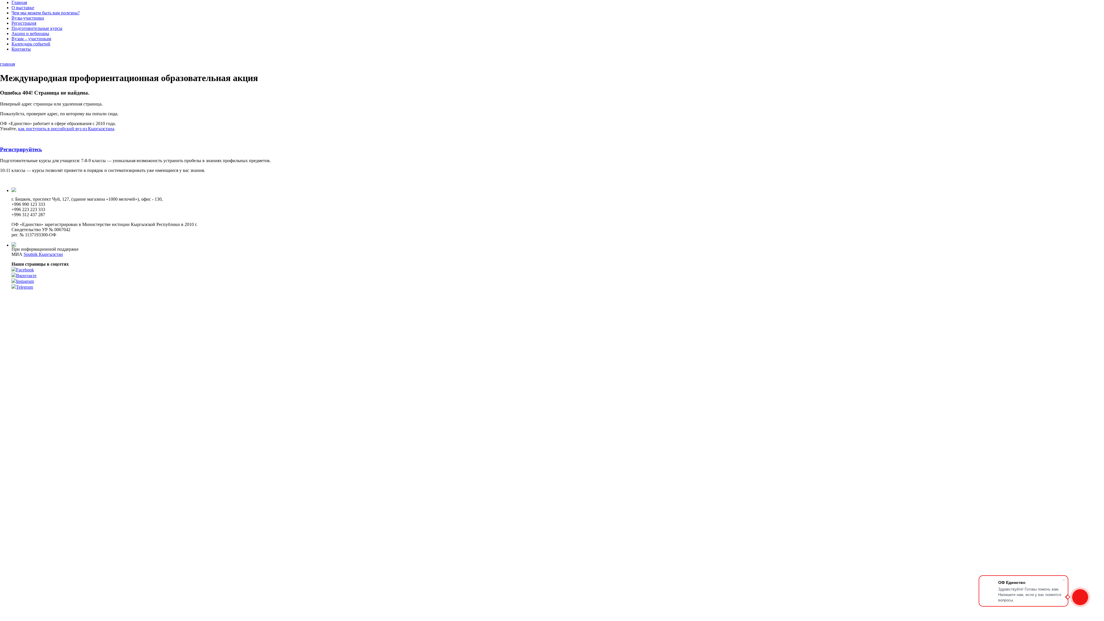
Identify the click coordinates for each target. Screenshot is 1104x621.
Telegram (24, 287)
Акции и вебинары (30, 33)
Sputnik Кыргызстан (43, 254)
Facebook (25, 269)
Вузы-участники (28, 18)
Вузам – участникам (31, 38)
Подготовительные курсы (37, 28)
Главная (19, 2)
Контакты (21, 49)
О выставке (23, 7)
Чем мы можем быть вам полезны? (46, 12)
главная (7, 64)
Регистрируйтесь (21, 149)
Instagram (25, 281)
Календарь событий (31, 43)
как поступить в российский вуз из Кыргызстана (66, 128)
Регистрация (24, 23)
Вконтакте (26, 275)
